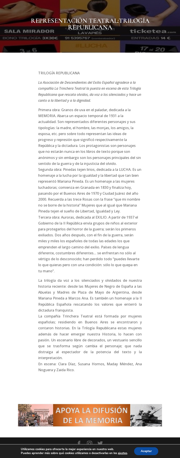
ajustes (122, 453)
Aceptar (146, 451)
